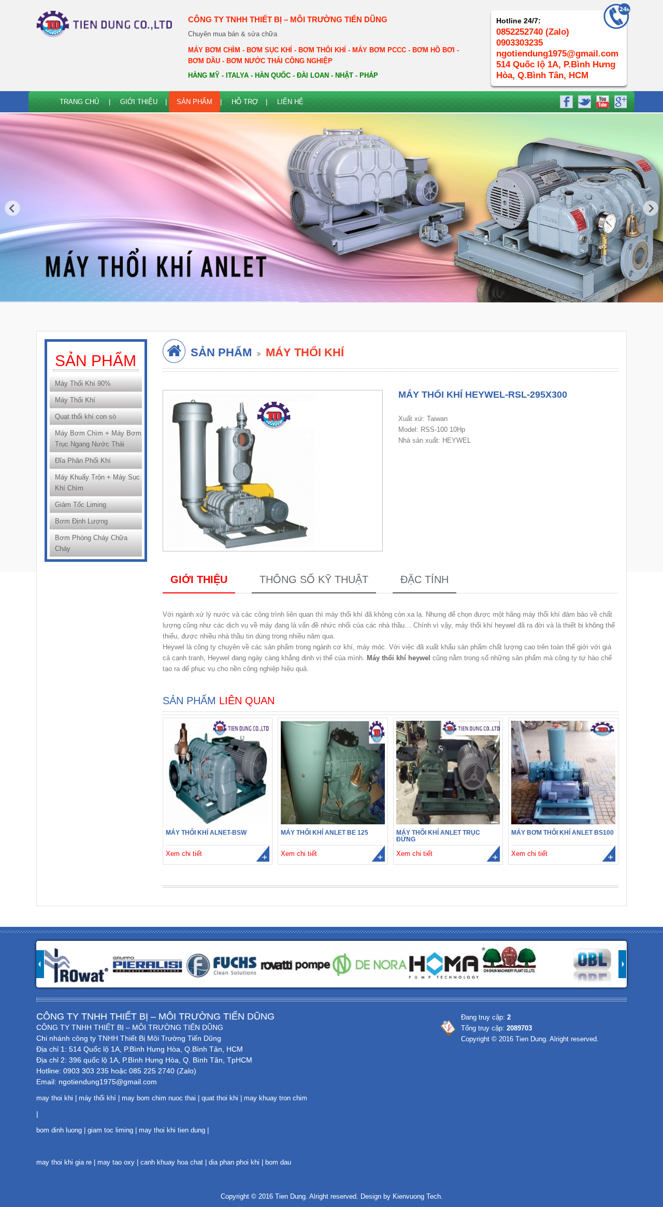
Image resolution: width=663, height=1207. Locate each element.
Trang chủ (79, 102)
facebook (566, 100)
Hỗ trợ (245, 102)
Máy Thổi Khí (75, 400)
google (619, 100)
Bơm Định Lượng (81, 521)
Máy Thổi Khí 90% (83, 383)
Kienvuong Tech (417, 1196)
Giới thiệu (138, 102)
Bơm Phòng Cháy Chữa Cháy (91, 543)
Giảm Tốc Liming (80, 504)
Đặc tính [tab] (424, 579)
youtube (601, 100)
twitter (584, 100)
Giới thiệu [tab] (198, 579)
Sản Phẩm (194, 102)
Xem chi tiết (184, 853)
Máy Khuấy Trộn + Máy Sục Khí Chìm (97, 482)
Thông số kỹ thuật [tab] (314, 579)
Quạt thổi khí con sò (85, 416)
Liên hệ (290, 102)
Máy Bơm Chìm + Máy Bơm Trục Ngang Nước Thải (98, 438)
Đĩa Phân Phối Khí (83, 460)
